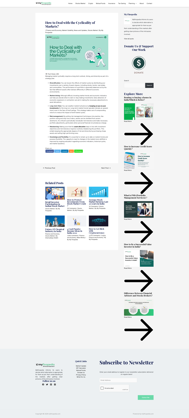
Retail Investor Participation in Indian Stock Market (54, 204)
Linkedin (64, 151)
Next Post (106, 168)
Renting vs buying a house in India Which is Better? (137, 98)
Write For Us (81, 377)
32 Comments (93, 206)
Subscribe (146, 397)
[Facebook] (43, 384)
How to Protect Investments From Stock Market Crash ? (76, 202)
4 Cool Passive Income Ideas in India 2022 (74, 231)
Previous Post (49, 168)
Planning (132, 3)
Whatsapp (78, 151)
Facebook (49, 151)
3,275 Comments (94, 235)
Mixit (71, 151)
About (142, 3)
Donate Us (81, 372)
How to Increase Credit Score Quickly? (138, 147)
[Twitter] (47, 384)
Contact (149, 3)
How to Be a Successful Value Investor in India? (138, 245)
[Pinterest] (51, 384)
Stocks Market (80, 3)
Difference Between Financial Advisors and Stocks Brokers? (138, 294)
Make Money (81, 237)
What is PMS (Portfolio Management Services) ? (135, 196)
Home (70, 3)
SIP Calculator (81, 368)
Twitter (57, 151)
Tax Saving (122, 3)
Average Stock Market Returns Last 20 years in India (98, 201)
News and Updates (80, 30)
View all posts (129, 39)
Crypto (90, 3)
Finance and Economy (53, 30)
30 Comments (71, 208)
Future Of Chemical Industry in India (54, 230)
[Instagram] (55, 384)
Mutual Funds (100, 3)
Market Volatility (67, 30)
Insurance (111, 3)
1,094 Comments (72, 235)
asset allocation (79, 127)
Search (126, 81)
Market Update (81, 366)
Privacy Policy (81, 375)
